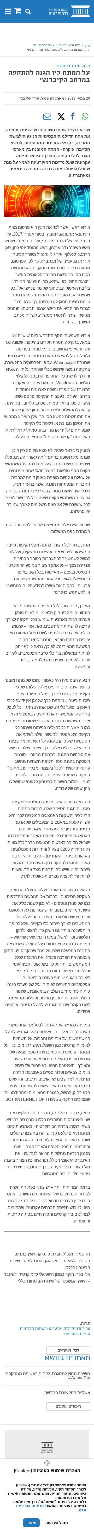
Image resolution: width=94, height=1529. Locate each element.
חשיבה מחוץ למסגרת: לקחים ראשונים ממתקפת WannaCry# (47, 1375)
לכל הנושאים (68, 1350)
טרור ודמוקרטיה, (76, 1328)
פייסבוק (72, 116)
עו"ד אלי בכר (29, 98)
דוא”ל (47, 116)
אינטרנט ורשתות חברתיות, (39, 1328)
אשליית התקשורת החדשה (67, 1392)
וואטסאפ (85, 116)
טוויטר (60, 116)
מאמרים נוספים (68, 1406)
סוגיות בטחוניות (77, 1334)
